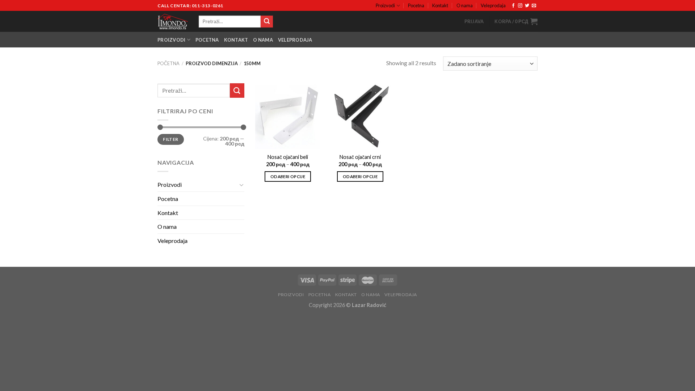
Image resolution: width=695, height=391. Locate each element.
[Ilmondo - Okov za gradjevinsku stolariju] (172, 21)
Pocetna (416, 5)
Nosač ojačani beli (288, 157)
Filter (170, 139)
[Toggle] (241, 184)
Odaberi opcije (287, 176)
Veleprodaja (493, 5)
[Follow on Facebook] (513, 5)
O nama (464, 5)
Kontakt (440, 5)
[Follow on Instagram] (520, 5)
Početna (168, 63)
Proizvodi (385, 5)
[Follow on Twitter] (527, 5)
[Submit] (267, 22)
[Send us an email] (534, 5)
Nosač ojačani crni (360, 157)
